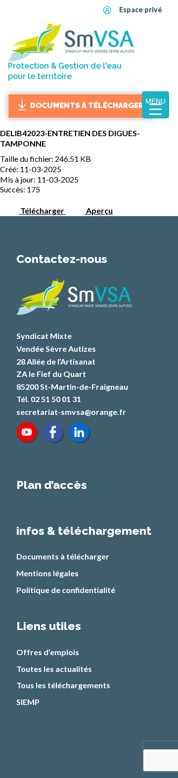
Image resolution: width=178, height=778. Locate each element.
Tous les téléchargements (63, 685)
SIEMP (28, 701)
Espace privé (140, 9)
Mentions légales (47, 573)
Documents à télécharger (86, 105)
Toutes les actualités (54, 668)
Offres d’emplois (47, 652)
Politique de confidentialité (65, 589)
